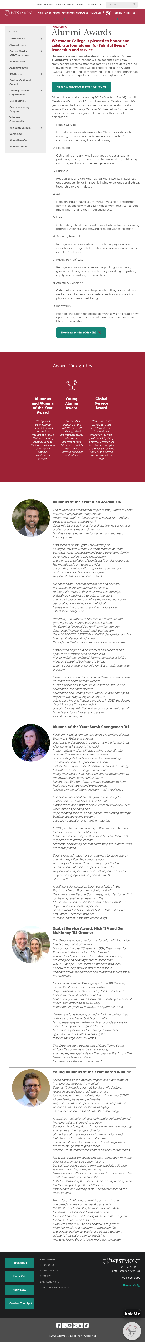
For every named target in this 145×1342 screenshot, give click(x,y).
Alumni (80, 5)
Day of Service (17, 101)
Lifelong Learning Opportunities (19, 93)
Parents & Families (65, 5)
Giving (118, 13)
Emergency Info (50, 1282)
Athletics (129, 13)
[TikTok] (86, 1325)
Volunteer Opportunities (17, 119)
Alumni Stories (17, 61)
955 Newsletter (18, 74)
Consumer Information (54, 1288)
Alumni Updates (18, 68)
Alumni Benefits (18, 140)
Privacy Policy (49, 1271)
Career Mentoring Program (19, 109)
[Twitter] (64, 1325)
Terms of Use (48, 1265)
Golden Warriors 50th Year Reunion (19, 53)
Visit (40, 13)
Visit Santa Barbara (20, 128)
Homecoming (17, 39)
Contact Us (15, 134)
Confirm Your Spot (20, 1303)
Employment (47, 1260)
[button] (41, 39)
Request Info (19, 1263)
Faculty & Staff (94, 5)
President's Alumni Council (20, 82)
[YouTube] (69, 1325)
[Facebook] (58, 1325)
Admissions (68, 13)
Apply (48, 13)
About (56, 13)
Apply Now (19, 1290)
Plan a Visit (19, 1276)
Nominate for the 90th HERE (78, 332)
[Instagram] (75, 1325)
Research (95, 13)
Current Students (44, 5)
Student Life (108, 13)
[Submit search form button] (134, 5)
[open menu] (55, 20)
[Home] (19, 13)
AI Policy (45, 1276)
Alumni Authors (18, 146)
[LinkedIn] (80, 1325)
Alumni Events (17, 45)
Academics (82, 13)
